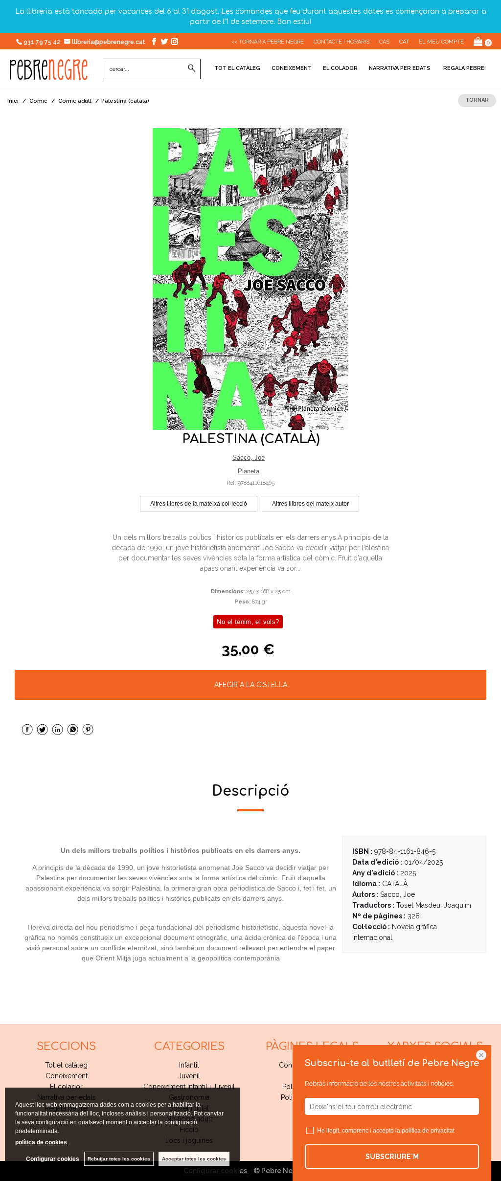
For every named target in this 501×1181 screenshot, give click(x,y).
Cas (384, 42)
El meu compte (441, 42)
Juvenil (189, 1076)
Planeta (248, 471)
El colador (340, 68)
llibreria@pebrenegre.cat (109, 42)
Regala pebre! (464, 68)
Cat (404, 42)
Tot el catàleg (237, 68)
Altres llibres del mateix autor (310, 503)
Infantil (189, 1065)
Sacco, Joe (248, 457)
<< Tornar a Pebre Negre (267, 42)
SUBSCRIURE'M (392, 1156)
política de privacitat (428, 1130)
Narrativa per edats (400, 68)
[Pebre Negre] (49, 75)
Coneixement (292, 68)
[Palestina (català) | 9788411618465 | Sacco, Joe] (250, 279)
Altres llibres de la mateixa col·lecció (198, 503)
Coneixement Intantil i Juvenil (189, 1087)
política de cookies (41, 1142)
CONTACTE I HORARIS (341, 42)
